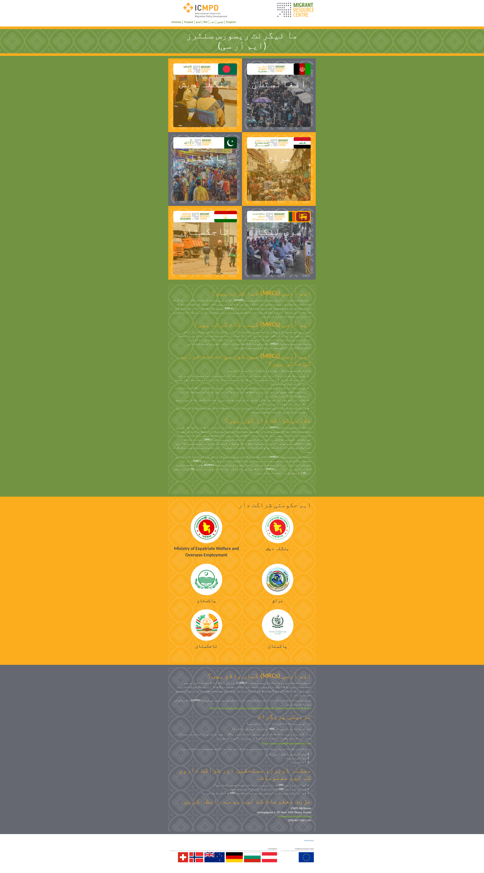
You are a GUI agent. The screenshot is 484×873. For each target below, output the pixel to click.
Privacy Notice (309, 840)
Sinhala (176, 22)
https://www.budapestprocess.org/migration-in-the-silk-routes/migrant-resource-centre (260, 708)
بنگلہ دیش (277, 549)
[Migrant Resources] (295, 10)
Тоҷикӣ (188, 22)
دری (212, 22)
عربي (220, 22)
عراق (277, 601)
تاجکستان (206, 646)
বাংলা (205, 22)
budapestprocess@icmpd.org (294, 816)
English (231, 22)
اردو (198, 22)
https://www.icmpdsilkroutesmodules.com (286, 743)
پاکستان (206, 601)
